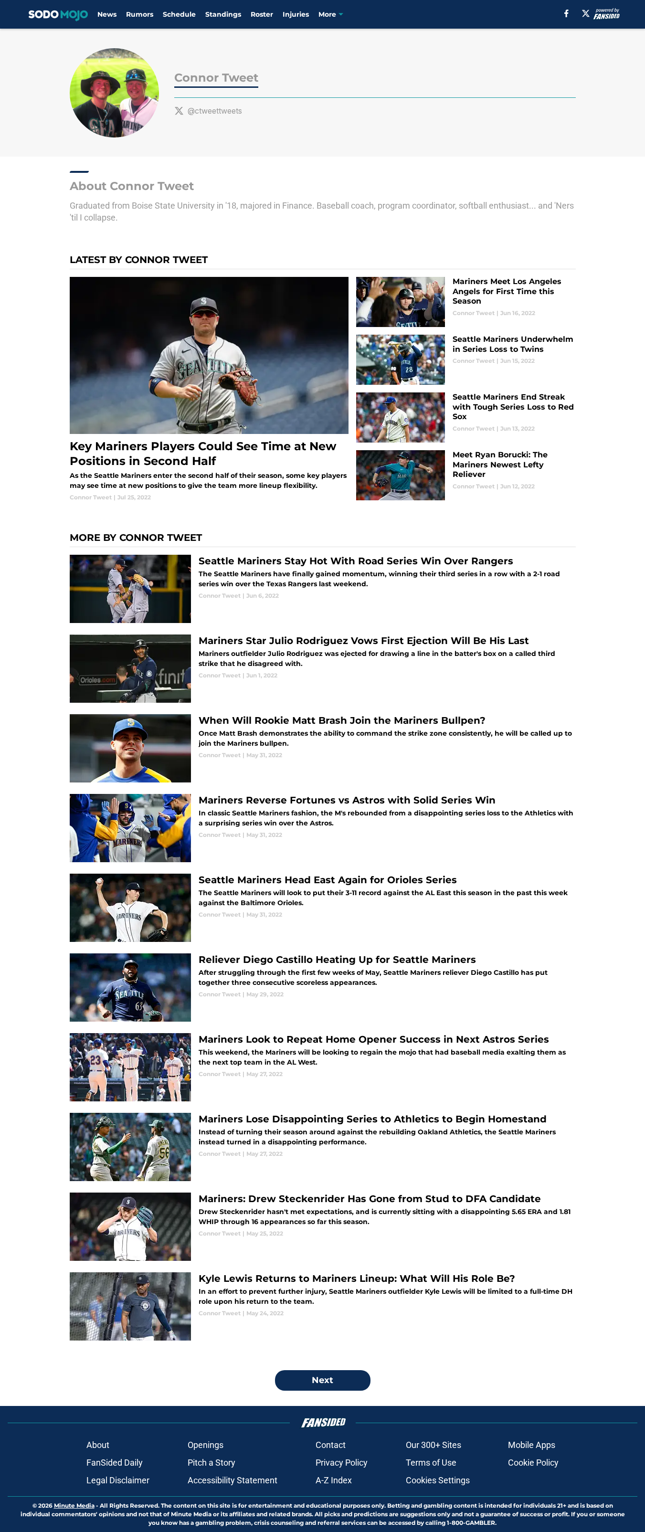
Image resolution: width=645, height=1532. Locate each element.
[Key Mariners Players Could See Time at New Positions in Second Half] (209, 389)
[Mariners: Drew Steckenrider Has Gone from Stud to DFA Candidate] (323, 1227)
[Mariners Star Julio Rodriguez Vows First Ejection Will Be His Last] (323, 668)
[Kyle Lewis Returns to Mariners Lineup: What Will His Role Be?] (323, 1306)
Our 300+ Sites (433, 1445)
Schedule (179, 14)
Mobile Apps (531, 1445)
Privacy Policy (342, 1463)
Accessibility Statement (232, 1480)
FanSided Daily (114, 1463)
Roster (262, 14)
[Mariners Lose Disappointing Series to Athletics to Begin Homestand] (323, 1147)
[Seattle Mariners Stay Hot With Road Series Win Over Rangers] (323, 589)
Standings (223, 14)
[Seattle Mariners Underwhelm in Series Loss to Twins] (465, 360)
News (106, 14)
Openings (205, 1445)
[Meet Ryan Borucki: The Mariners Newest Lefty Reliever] (465, 475)
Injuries (296, 14)
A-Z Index (334, 1480)
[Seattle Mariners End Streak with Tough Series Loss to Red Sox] (465, 417)
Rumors (139, 14)
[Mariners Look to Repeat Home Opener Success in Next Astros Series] (323, 1067)
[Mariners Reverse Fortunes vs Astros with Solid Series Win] (323, 828)
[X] (586, 13)
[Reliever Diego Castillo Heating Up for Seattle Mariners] (323, 987)
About (97, 1445)
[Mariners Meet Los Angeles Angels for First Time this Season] (465, 302)
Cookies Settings (438, 1480)
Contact (331, 1445)
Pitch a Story (211, 1463)
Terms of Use (431, 1463)
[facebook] (566, 13)
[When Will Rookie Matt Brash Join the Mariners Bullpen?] (323, 748)
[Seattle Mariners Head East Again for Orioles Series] (323, 908)
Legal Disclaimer (117, 1480)
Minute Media (74, 1505)
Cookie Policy (533, 1463)
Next (322, 1380)
